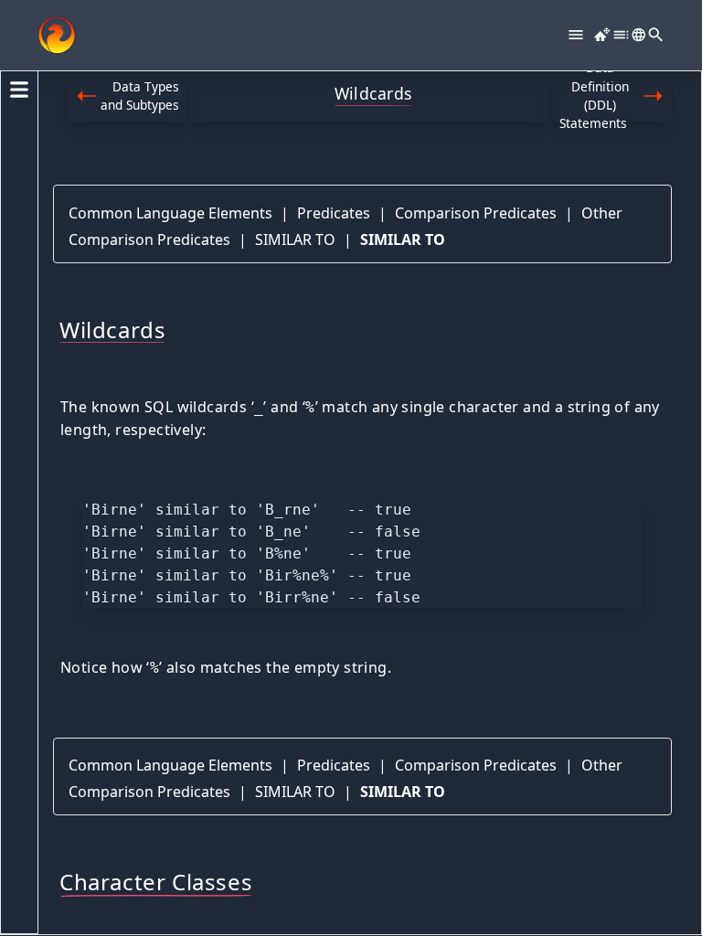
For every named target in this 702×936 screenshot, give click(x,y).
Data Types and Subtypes (140, 95)
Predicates (333, 213)
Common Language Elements (170, 213)
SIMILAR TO (295, 239)
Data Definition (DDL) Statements (594, 96)
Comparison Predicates (476, 213)
